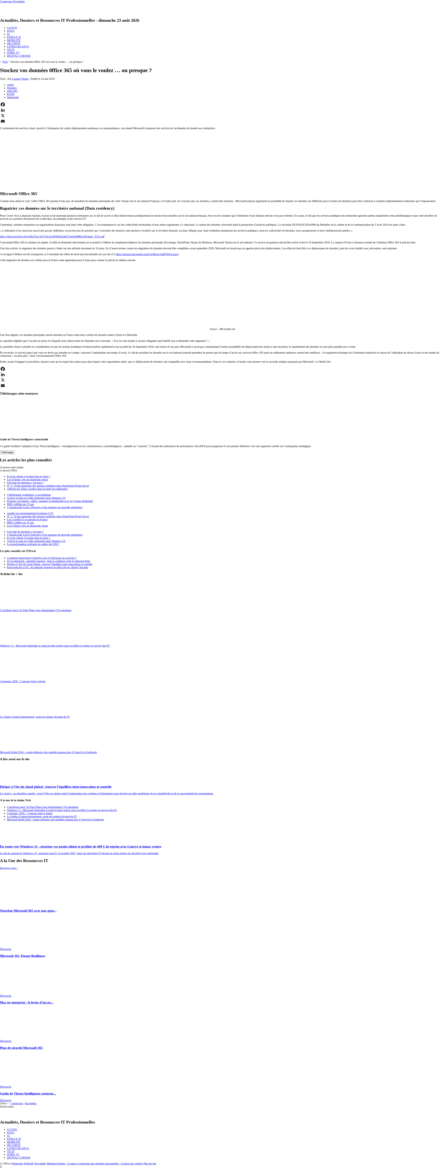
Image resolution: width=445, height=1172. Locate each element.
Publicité (29, 1163)
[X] (222, 115)
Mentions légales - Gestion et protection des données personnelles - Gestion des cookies (95, 1163)
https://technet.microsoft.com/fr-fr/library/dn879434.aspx (147, 254)
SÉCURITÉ (14, 43)
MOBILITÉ (13, 40)
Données (12, 87)
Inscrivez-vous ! (9, 868)
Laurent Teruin (20, 78)
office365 (12, 91)
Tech (5, 61)
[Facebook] (222, 104)
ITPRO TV (13, 52)
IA (8, 34)
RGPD (11, 94)
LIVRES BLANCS (18, 46)
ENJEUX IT (14, 37)
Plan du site (149, 1163)
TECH (10, 49)
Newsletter (40, 1163)
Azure (10, 84)
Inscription (31, 1103)
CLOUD (12, 27)
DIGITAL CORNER (18, 55)
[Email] (222, 121)
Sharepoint (13, 97)
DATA (10, 30)
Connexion (17, 1103)
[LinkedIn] (222, 110)
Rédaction (17, 1163)
